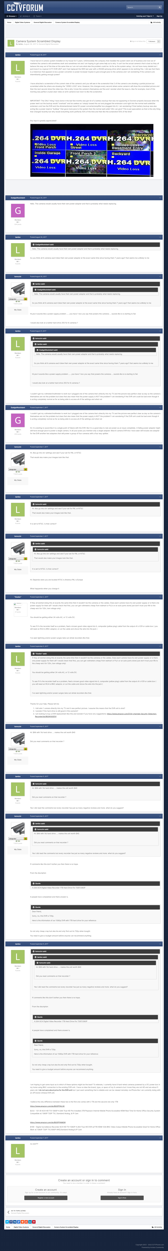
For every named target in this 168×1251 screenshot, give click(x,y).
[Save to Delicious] (18, 1222)
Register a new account (46, 1198)
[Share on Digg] (14, 1222)
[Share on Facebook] (11, 1222)
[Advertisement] (84, 31)
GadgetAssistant (18, 198)
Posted (38, 55)
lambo (20, 44)
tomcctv (17, 276)
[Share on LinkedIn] (30, 1222)
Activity (25, 16)
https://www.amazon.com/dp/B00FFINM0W (48, 1122)
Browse (12, 16)
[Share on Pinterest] (34, 1222)
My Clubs (17, 310)
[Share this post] (160, 55)
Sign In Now (122, 1198)
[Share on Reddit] (22, 1222)
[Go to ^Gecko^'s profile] (18, 604)
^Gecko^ (17, 597)
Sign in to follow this (138, 41)
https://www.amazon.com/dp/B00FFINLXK (47, 1106)
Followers (152, 41)
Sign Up (159, 16)
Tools (37, 16)
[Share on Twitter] (7, 1222)
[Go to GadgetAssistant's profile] (18, 210)
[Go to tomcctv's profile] (18, 289)
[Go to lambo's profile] (11, 43)
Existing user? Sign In (145, 16)
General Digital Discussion (49, 44)
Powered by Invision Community (153, 1247)
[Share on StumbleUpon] (26, 1222)
